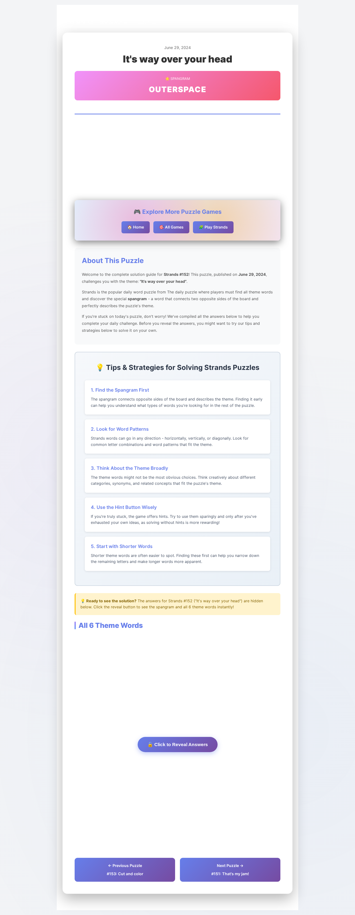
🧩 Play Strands (213, 227)
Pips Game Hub (80, 22)
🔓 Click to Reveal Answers (177, 744)
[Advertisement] (177, 158)
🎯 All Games (171, 227)
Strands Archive (113, 22)
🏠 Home (135, 227)
